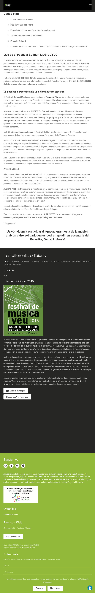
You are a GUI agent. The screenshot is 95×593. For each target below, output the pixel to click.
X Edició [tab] (7, 264)
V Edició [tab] (45, 261)
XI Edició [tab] (17, 264)
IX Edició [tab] (87, 261)
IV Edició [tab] (35, 261)
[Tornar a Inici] (8, 5)
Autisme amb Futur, (59, 473)
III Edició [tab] (25, 261)
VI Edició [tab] (55, 261)
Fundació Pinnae (53, 97)
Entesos (39, 588)
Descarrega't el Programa (17, 396)
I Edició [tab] (6, 261)
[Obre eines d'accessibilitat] (90, 588)
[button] (90, 5)
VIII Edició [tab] (76, 261)
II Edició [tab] (15, 261)
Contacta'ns (15, 536)
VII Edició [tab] (65, 261)
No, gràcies (55, 588)
